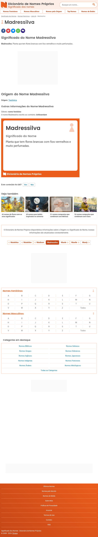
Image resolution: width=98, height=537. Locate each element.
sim (25, 185)
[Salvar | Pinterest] (8, 31)
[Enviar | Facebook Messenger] (13, 31)
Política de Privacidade (49, 505)
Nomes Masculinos (13, 313)
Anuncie (49, 510)
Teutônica (12, 100)
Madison (40, 242)
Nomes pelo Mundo (49, 491)
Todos (83, 308)
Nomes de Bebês (49, 496)
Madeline (28, 242)
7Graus (15, 533)
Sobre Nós (49, 501)
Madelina (15, 242)
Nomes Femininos (24, 16)
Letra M (33, 16)
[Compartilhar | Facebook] (3, 31)
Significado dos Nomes (8, 16)
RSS (49, 525)
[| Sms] (23, 31)
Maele (63, 242)
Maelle (74, 242)
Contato (49, 520)
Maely (84, 242)
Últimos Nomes (49, 486)
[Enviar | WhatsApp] (18, 31)
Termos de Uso (49, 515)
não (32, 185)
